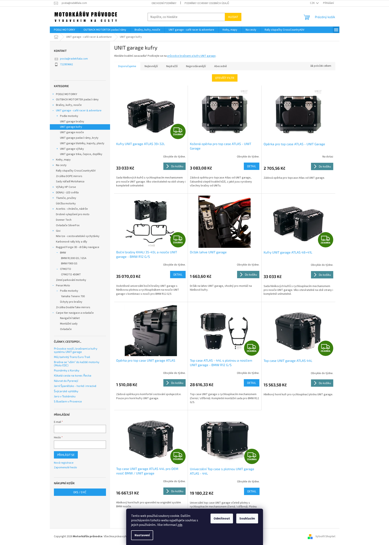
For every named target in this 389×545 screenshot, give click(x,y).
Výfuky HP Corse (66, 187)
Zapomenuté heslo (65, 468)
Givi (58, 231)
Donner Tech (63, 220)
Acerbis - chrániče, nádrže (72, 209)
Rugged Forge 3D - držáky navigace (77, 247)
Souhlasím (247, 518)
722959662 (66, 64)
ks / (79, 492)
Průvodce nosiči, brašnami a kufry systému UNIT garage (75, 350)
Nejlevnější (151, 66)
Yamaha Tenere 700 (73, 296)
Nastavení (142, 535)
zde (179, 525)
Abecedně (220, 66)
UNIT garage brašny (72, 122)
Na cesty (61, 165)
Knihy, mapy (63, 160)
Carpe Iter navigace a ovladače (75, 313)
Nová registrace (64, 463)
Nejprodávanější (196, 66)
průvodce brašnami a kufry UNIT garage (191, 56)
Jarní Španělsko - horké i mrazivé (75, 385)
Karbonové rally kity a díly (71, 242)
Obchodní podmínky (164, 3)
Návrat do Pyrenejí (66, 380)
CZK (312, 3)
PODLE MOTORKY (66, 94)
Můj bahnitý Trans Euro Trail (72, 356)
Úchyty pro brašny (71, 302)
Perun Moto (63, 286)
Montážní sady (69, 324)
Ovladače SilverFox (67, 225)
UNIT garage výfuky (72, 149)
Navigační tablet (70, 318)
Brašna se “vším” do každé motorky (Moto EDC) (76, 363)
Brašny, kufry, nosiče (69, 105)
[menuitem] (64, 30)
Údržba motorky (66, 204)
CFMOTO (65, 269)
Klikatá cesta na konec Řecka (72, 375)
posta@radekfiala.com (74, 59)
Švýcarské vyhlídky (66, 391)
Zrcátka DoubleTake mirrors (73, 307)
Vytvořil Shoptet (325, 536)
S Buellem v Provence (68, 401)
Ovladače (66, 329)
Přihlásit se (66, 454)
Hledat (233, 17)
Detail (251, 166)
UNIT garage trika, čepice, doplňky (81, 154)
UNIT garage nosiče (72, 132)
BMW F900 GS (69, 263)
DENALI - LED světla (67, 193)
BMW (63, 253)
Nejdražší (172, 66)
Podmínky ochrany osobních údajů (207, 3)
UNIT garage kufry (71, 127)
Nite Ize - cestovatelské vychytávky (77, 236)
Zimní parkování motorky (71, 280)
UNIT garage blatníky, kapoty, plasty (82, 143)
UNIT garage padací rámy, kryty (79, 138)
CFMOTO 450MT (71, 274)
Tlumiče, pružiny (66, 198)
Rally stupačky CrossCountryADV (76, 171)
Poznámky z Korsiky (66, 370)
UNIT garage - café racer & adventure (78, 111)
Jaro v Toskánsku (65, 396)
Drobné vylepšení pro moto (72, 214)
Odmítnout (222, 518)
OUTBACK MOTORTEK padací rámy (77, 99)
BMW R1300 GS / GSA (73, 258)
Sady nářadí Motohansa (70, 181)
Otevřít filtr (224, 78)
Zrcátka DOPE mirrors (69, 176)
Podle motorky (69, 116)
